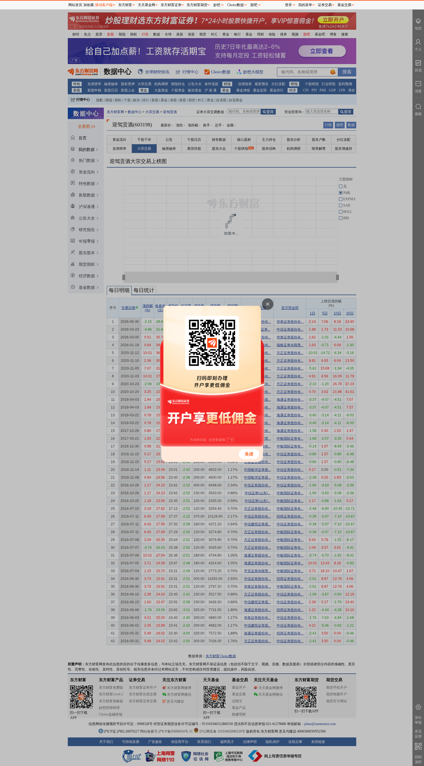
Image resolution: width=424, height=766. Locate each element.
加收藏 (88, 5)
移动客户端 (103, 5)
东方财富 (125, 5)
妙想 (216, 5)
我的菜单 (305, 5)
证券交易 (325, 5)
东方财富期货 (197, 5)
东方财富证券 (171, 5)
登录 (288, 5)
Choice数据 (235, 5)
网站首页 (75, 5)
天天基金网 (146, 5)
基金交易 (344, 5)
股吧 (253, 5)
